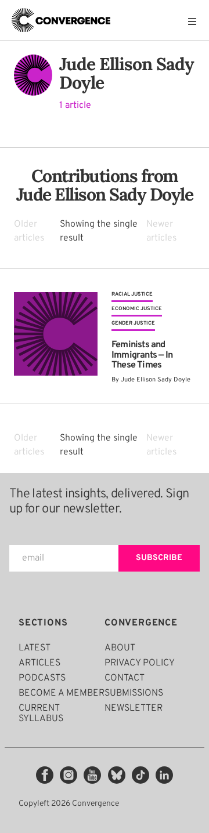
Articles (39, 663)
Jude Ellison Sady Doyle (155, 380)
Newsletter (134, 708)
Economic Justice (136, 308)
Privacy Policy (140, 663)
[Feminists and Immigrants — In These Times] (56, 337)
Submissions (134, 693)
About (120, 648)
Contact (125, 678)
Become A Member (62, 693)
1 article (75, 105)
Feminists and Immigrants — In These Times (141, 355)
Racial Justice (132, 294)
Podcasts (42, 678)
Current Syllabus (41, 714)
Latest (35, 648)
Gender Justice (133, 323)
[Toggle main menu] (195, 21)
